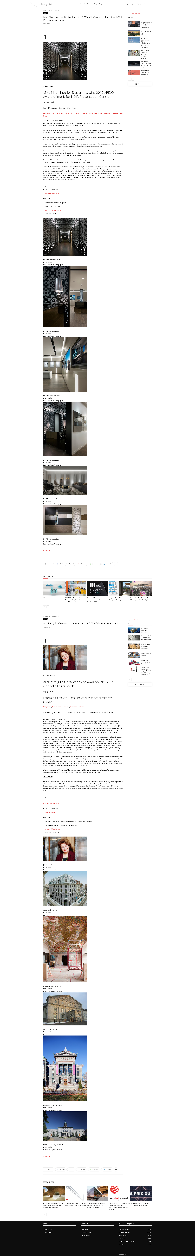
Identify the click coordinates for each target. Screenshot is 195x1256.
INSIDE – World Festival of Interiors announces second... (145, 54)
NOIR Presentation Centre (59, 108)
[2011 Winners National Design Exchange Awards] (134, 72)
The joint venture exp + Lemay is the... (146, 33)
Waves (45, 598)
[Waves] (54, 588)
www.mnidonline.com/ (53, 193)
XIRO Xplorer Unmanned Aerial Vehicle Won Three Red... (146, 64)
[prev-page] (129, 79)
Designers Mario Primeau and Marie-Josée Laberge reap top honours (118, 600)
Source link (46, 550)
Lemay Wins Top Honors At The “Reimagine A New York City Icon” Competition (140, 600)
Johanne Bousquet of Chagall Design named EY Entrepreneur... (146, 25)
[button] (156, 3)
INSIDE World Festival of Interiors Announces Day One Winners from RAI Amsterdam (75, 600)
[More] (116, 564)
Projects (50, 10)
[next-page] (133, 79)
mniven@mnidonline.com (53, 210)
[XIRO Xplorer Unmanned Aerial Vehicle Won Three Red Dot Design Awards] (134, 64)
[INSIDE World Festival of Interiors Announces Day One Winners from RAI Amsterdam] (75, 588)
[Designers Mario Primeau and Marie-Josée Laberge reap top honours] (119, 588)
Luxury (91, 113)
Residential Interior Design (52, 113)
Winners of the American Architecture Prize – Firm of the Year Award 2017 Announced (96, 600)
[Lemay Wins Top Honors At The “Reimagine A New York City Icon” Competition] (141, 588)
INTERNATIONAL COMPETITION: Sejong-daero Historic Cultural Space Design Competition (145, 42)
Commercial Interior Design (70, 113)
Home (45, 10)
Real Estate (98, 113)
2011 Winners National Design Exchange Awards (146, 72)
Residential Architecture (110, 113)
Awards (56, 10)
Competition (84, 113)
